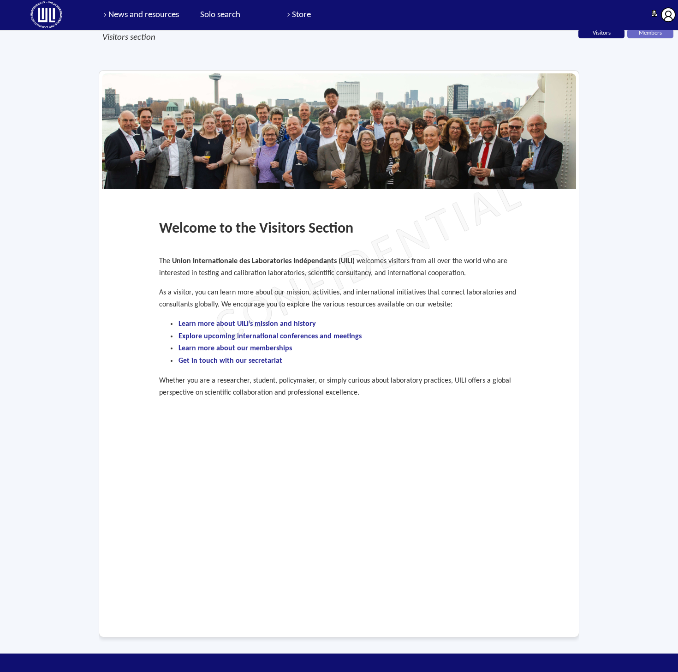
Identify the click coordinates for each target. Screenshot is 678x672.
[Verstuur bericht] (654, 14)
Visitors (602, 33)
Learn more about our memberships (235, 348)
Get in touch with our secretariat (230, 361)
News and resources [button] (143, 15)
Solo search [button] (220, 15)
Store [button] (301, 15)
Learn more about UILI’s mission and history (247, 324)
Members (650, 33)
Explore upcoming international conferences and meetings (270, 336)
